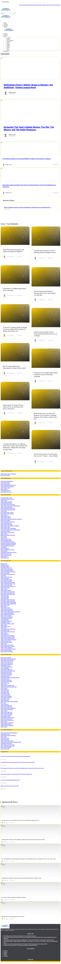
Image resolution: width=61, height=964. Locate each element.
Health (8, 39)
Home (5, 22)
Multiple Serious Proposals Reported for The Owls (10, 785)
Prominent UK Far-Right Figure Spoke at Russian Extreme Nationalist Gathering (46, 374)
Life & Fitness (10, 40)
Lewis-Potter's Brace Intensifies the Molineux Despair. (14, 897)
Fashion (5, 33)
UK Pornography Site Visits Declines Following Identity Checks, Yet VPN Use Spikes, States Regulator (30, 5)
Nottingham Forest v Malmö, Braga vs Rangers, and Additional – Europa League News (28, 86)
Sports (8, 47)
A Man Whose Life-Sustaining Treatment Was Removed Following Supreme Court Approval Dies (25, 944)
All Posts (6, 24)
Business (6, 25)
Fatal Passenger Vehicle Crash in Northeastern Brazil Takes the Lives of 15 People (45, 333)
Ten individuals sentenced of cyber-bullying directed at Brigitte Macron (45, 251)
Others (8, 44)
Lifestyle (9, 41)
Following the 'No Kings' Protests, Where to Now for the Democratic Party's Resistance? (13, 407)
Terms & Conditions (10, 961)
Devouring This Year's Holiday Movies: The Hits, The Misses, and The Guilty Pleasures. (29, 128)
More (5, 36)
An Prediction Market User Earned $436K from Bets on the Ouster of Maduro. (26, 159)
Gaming (8, 37)
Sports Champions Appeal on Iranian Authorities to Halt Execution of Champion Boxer (27, 207)
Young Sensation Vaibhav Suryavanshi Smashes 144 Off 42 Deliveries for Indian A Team (16, 774)
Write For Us (3, 961)
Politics (8, 45)
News (8, 43)
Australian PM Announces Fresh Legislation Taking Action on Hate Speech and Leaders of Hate (18, 762)
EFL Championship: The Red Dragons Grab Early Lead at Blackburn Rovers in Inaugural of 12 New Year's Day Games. (22, 768)
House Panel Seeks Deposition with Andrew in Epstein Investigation (13, 250)
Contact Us (6, 51)
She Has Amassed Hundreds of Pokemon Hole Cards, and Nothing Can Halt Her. (44, 293)
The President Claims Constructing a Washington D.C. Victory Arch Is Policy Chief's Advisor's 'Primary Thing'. (29, 940)
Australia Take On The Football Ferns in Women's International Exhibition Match (15, 756)
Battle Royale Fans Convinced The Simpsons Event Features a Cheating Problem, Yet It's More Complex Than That (45, 416)
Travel (8, 49)
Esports (5, 26)
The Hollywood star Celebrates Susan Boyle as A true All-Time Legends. (20, 936)
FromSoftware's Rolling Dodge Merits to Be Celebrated (14, 289)
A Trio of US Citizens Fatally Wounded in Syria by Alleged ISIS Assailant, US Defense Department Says (15, 329)
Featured (6, 35)
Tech (8, 48)
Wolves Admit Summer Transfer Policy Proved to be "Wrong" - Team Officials (46, 455)
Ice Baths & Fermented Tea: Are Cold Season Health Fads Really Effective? (21, 945)
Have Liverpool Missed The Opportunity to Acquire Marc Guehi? (14, 367)
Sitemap (16, 961)
